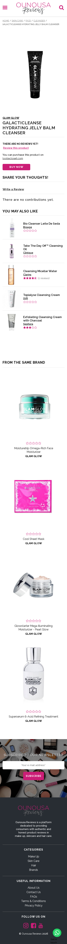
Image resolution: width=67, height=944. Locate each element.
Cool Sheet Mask (33, 539)
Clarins (27, 274)
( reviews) (44, 278)
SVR (25, 298)
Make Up (33, 856)
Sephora (28, 324)
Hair (33, 865)
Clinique (28, 252)
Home (6, 20)
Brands (33, 869)
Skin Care (17, 20)
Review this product (16, 148)
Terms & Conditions (33, 901)
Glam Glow (11, 118)
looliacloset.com (13, 158)
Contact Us (33, 892)
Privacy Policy (33, 905)
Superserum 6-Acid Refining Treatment (33, 716)
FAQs (33, 896)
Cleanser (39, 20)
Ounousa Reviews (32, 933)
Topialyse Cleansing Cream (41, 295)
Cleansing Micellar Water (40, 271)
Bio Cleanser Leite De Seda (41, 223)
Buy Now (16, 167)
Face (28, 20)
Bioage (27, 227)
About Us (34, 887)
